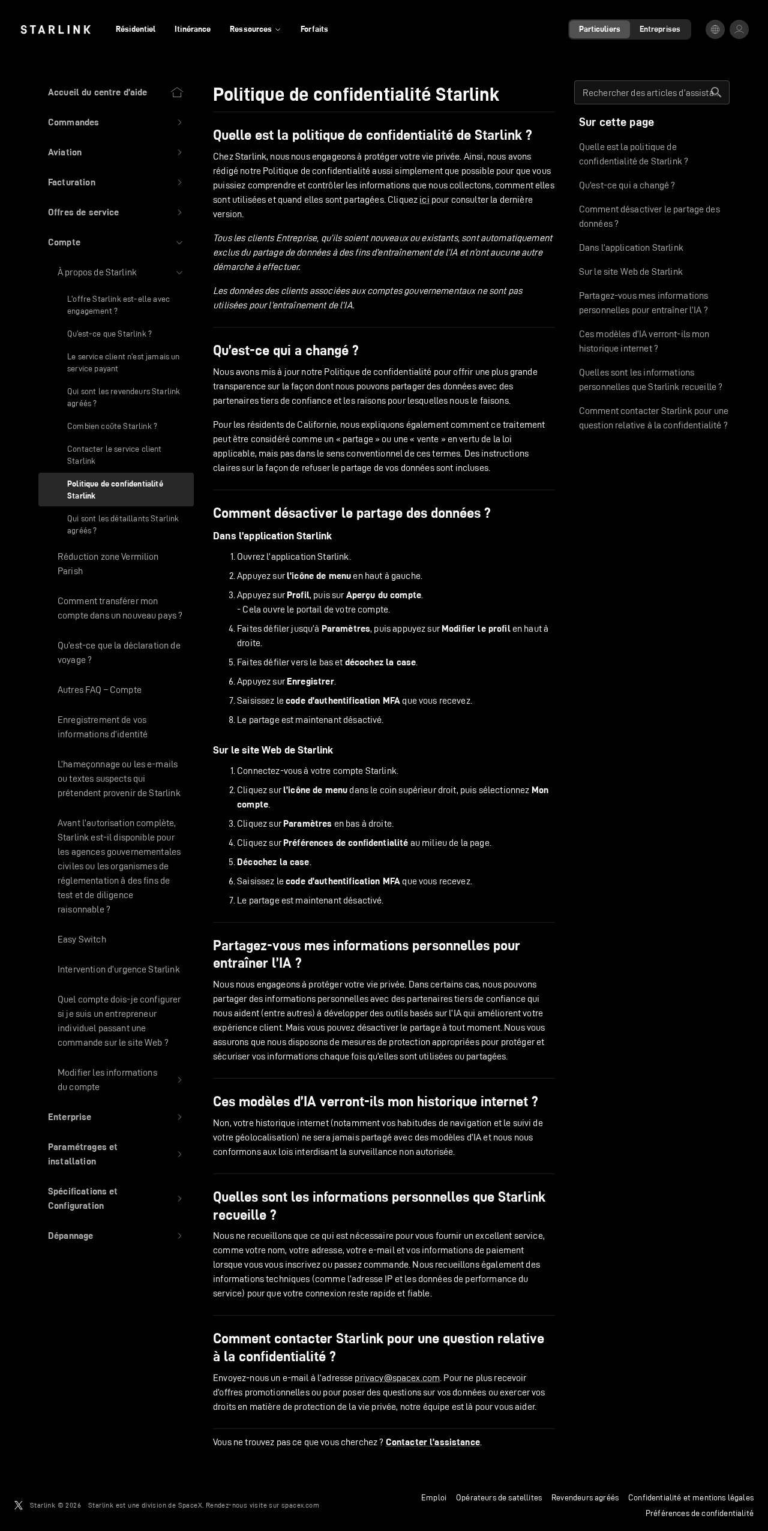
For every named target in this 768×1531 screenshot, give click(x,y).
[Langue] (715, 29)
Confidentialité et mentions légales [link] (691, 1497)
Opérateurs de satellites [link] (499, 1497)
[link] (55, 29)
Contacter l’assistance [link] (433, 1442)
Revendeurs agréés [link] (585, 1497)
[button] (116, 122)
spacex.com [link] (300, 1505)
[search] (716, 92)
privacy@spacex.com (397, 1378)
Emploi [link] (433, 1497)
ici (424, 199)
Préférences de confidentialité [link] (700, 1513)
